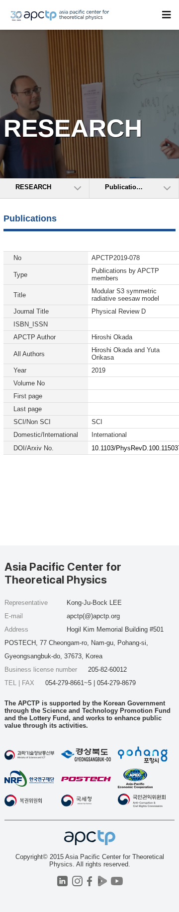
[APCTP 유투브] (116, 881)
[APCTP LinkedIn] (62, 881)
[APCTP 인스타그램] (77, 881)
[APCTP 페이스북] (90, 881)
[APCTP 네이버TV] (102, 881)
